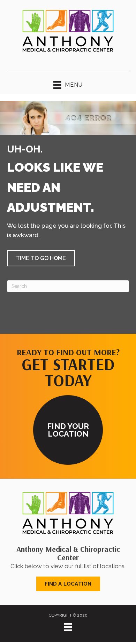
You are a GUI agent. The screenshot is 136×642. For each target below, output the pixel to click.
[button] (41, 258)
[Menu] (68, 627)
